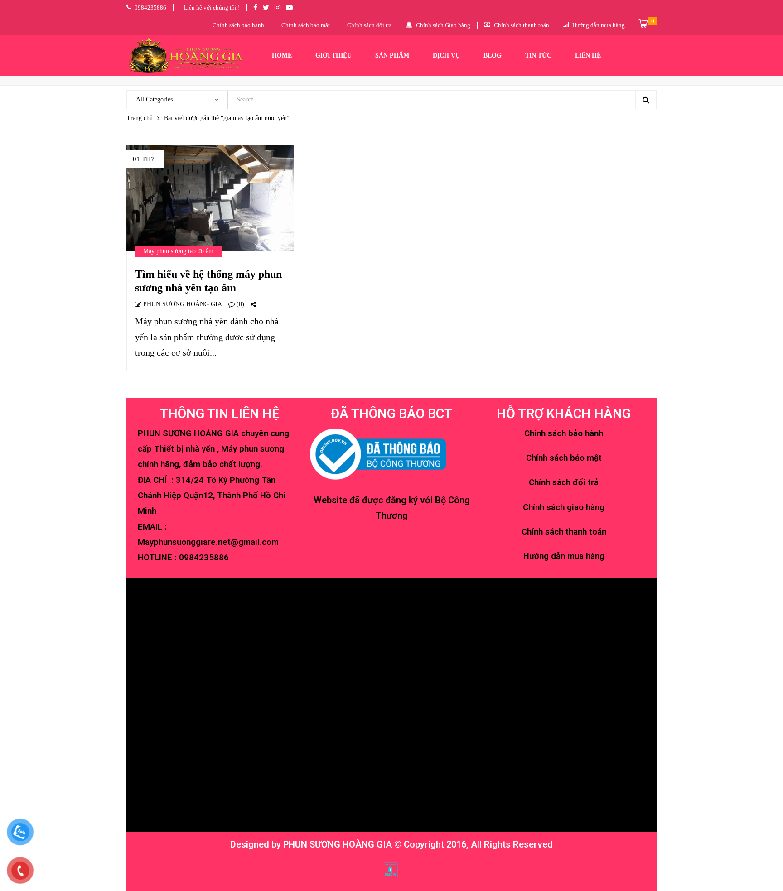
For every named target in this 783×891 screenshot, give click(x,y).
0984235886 (204, 558)
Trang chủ (139, 118)
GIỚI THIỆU (333, 55)
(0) (239, 304)
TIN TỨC (538, 55)
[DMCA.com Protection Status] (390, 868)
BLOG (492, 55)
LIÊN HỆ (588, 55)
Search (645, 100)
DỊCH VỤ (446, 55)
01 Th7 (144, 159)
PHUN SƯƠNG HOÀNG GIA (181, 304)
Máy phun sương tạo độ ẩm (178, 251)
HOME (282, 55)
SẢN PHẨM (392, 55)
